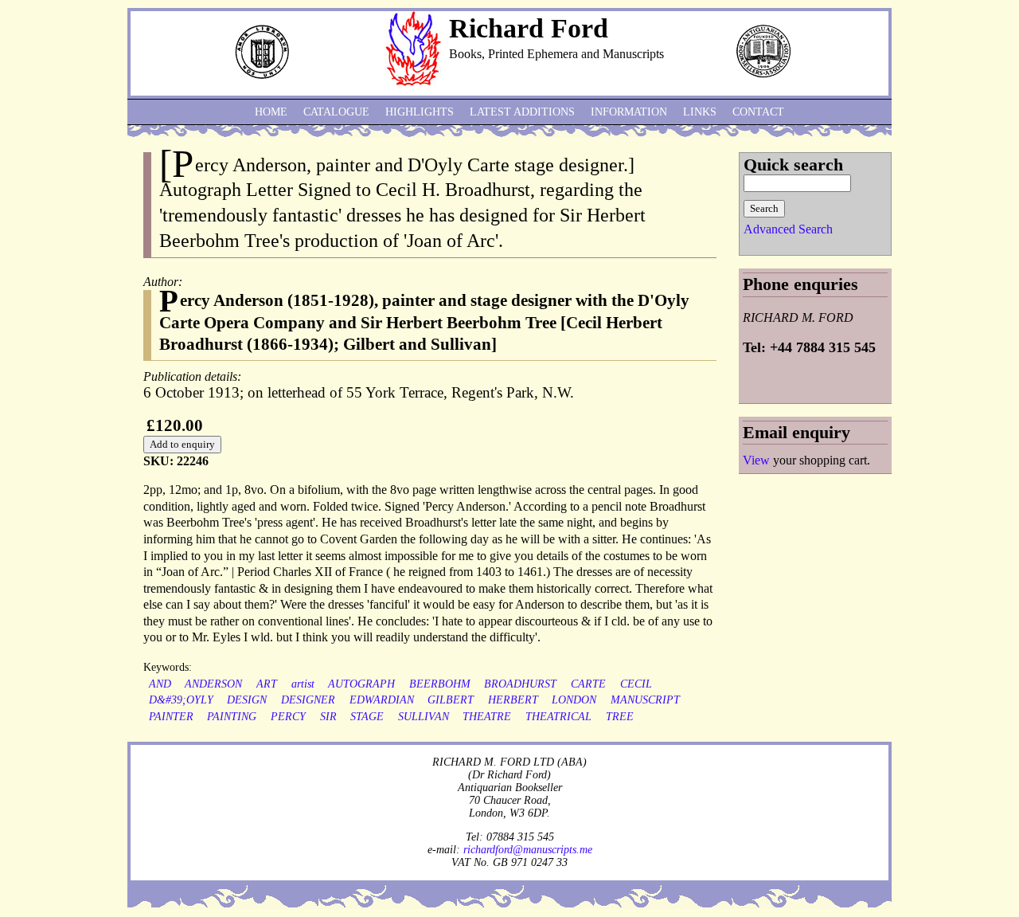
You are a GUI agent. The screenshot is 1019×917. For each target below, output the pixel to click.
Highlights (419, 112)
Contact (758, 112)
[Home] (413, 81)
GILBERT (451, 700)
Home (271, 112)
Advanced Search (788, 229)
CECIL (636, 684)
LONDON (574, 700)
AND (160, 684)
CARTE (588, 684)
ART (266, 684)
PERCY (288, 717)
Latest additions (522, 112)
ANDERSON (213, 684)
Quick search (793, 164)
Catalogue (336, 112)
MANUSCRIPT (645, 700)
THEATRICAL (558, 717)
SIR (328, 717)
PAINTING (231, 717)
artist (302, 684)
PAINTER (171, 717)
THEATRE (487, 717)
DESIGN (247, 700)
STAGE (367, 717)
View (756, 460)
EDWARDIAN (381, 700)
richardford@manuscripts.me (527, 849)
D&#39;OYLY (181, 700)
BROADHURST (520, 684)
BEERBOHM (439, 684)
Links (699, 112)
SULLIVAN (423, 717)
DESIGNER (308, 700)
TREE (620, 717)
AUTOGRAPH (361, 684)
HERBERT (513, 700)
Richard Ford (528, 28)
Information (629, 112)
